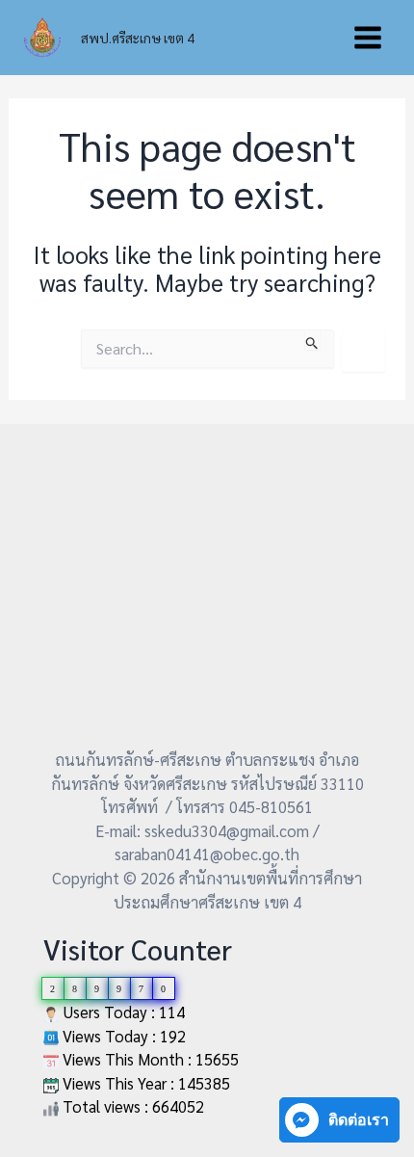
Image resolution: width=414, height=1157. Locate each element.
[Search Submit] (312, 339)
